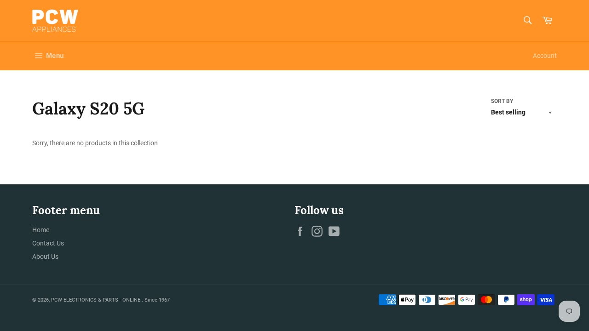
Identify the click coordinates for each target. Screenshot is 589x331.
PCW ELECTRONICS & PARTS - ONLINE (96, 300)
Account (545, 55)
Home (40, 230)
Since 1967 (157, 300)
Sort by (502, 101)
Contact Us (48, 243)
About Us (45, 256)
